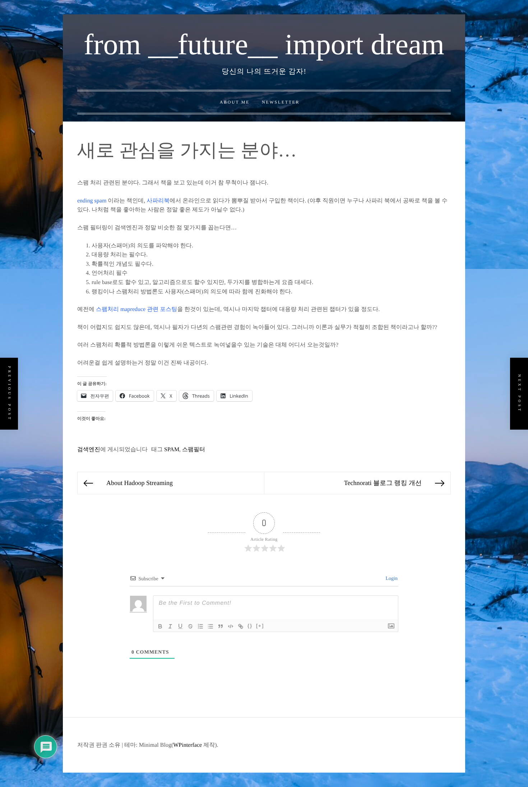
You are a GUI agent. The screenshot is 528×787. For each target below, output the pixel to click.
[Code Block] (231, 626)
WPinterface (187, 745)
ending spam (91, 201)
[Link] (241, 626)
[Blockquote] (221, 626)
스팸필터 (193, 450)
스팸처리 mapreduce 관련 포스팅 (136, 309)
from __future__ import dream (264, 44)
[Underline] (180, 626)
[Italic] (170, 626)
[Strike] (190, 626)
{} (250, 625)
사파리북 (158, 201)
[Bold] (160, 626)
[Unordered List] (210, 626)
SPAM (171, 450)
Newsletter (281, 102)
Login (391, 578)
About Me (235, 102)
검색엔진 (88, 450)
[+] (260, 625)
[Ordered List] (200, 626)
